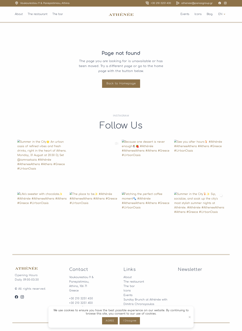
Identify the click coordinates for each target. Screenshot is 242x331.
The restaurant (37, 14)
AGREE (110, 320)
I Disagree (129, 320)
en (222, 14)
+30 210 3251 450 (81, 303)
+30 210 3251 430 (161, 3)
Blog (210, 14)
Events (184, 14)
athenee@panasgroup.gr (197, 3)
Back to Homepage (121, 83)
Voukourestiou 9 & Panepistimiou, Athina (44, 3)
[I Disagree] (189, 317)
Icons (198, 14)
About (19, 14)
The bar (57, 14)
